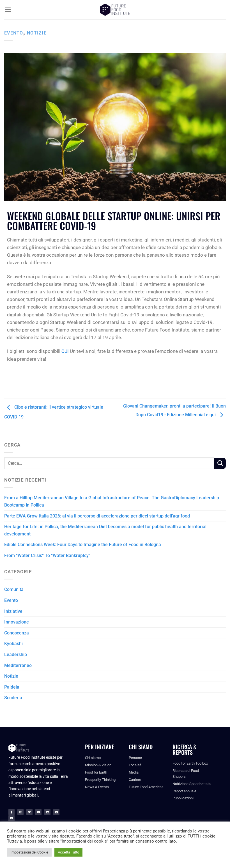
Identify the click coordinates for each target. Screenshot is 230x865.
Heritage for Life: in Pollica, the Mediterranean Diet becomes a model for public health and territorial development (105, 530)
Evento (13, 33)
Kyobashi (13, 643)
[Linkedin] (47, 812)
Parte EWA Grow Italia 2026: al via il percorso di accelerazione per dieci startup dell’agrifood (97, 516)
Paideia (11, 687)
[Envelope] (11, 818)
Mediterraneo (18, 665)
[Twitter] (29, 812)
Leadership (15, 654)
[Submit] (220, 463)
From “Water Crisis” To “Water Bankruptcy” (47, 555)
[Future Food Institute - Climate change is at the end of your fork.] (115, 10)
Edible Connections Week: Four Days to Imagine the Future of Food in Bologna (82, 544)
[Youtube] (38, 812)
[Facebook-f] (11, 812)
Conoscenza (16, 633)
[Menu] (8, 10)
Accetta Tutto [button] (68, 852)
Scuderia (13, 697)
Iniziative (13, 611)
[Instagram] (20, 812)
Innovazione (16, 622)
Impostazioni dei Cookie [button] (29, 852)
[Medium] (56, 812)
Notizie (37, 33)
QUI (65, 351)
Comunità (14, 589)
